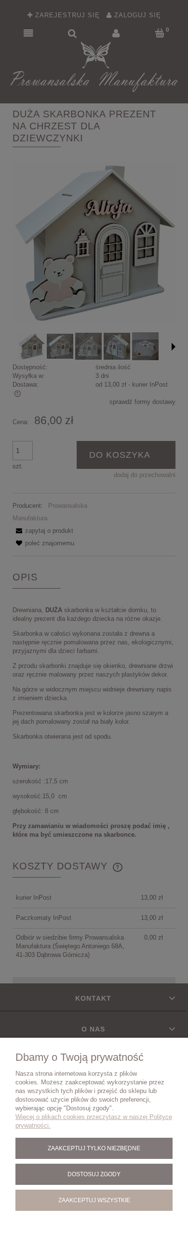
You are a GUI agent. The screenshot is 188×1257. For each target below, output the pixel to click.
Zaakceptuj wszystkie (94, 1200)
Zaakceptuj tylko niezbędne (94, 1148)
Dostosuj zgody (94, 1174)
